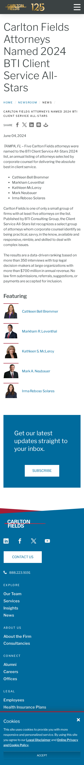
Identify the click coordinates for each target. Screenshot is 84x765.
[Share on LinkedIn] (31, 125)
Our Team (12, 593)
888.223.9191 (19, 573)
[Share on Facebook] (17, 125)
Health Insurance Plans (24, 707)
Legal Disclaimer (38, 740)
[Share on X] (24, 125)
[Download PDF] (46, 125)
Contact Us (22, 557)
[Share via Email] (38, 125)
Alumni (10, 664)
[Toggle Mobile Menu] (77, 7)
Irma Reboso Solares (38, 391)
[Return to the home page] (25, 7)
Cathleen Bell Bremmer (40, 311)
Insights (10, 608)
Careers (10, 671)
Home (8, 102)
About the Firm (17, 636)
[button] (78, 719)
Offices (10, 679)
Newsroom (27, 102)
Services (11, 601)
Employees (13, 700)
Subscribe (42, 471)
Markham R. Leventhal (39, 331)
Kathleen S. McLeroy (38, 351)
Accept (42, 755)
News (8, 615)
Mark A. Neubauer (36, 371)
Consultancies (16, 643)
